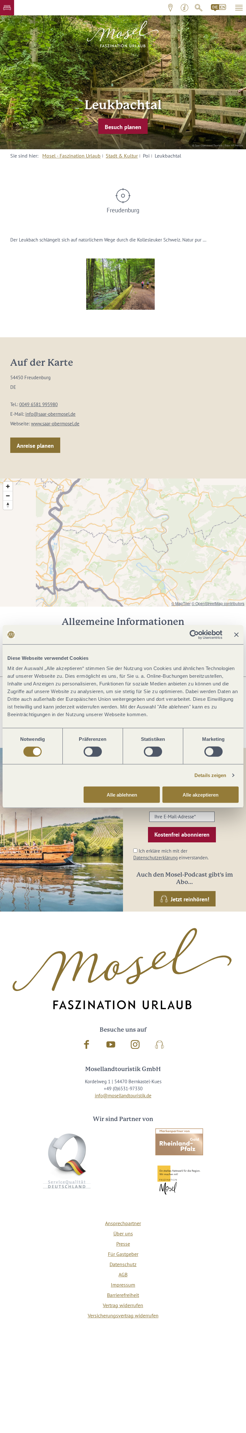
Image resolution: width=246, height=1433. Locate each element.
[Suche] (199, 7)
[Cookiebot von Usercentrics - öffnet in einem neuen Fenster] (194, 635)
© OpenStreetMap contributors (218, 603)
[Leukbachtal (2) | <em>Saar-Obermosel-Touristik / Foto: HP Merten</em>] (120, 284)
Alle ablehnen (122, 794)
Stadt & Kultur (122, 155)
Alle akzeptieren (200, 794)
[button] (7, 7)
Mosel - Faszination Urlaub (71, 155)
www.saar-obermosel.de (55, 424)
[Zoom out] (7, 495)
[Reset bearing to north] (7, 505)
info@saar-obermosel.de (50, 414)
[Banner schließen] (236, 635)
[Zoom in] (7, 486)
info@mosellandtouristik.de (123, 1096)
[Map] (123, 543)
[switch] (93, 752)
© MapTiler (181, 603)
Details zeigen (210, 775)
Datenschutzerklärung (155, 858)
